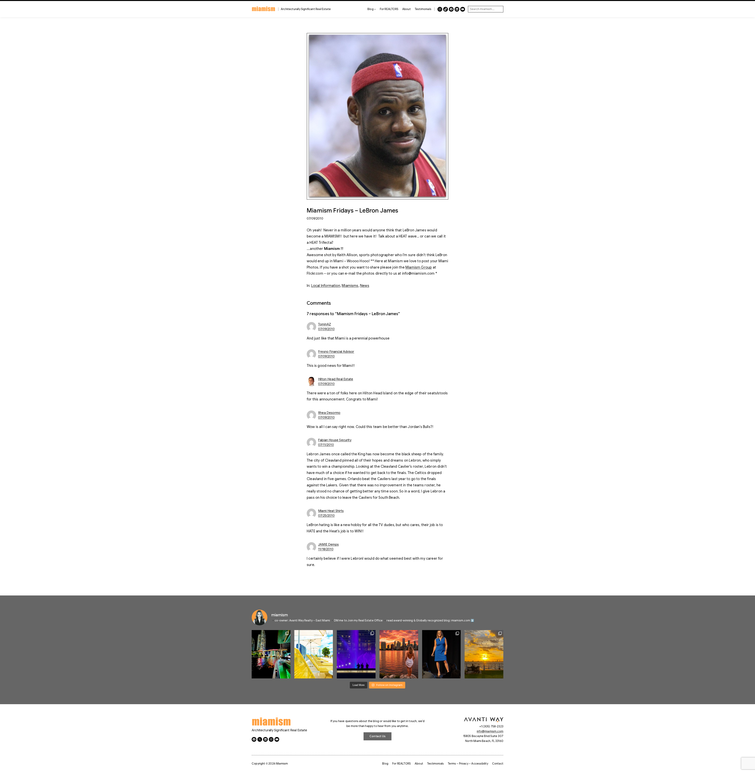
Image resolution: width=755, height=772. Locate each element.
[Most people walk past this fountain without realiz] (356, 654)
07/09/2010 (326, 329)
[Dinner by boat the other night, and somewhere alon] (271, 654)
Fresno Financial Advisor (336, 352)
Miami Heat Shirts (331, 511)
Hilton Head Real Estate (335, 379)
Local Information (325, 285)
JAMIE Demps (328, 545)
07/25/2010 (326, 516)
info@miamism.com (490, 731)
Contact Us (377, 736)
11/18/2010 (325, 549)
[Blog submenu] (375, 9)
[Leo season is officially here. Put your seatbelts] (398, 654)
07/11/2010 (326, 445)
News (364, 285)
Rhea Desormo (329, 413)
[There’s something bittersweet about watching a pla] (484, 654)
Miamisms (350, 285)
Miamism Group (418, 267)
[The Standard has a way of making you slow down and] (313, 654)
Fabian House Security (334, 440)
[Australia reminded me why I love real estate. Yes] (441, 654)
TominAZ (324, 324)
